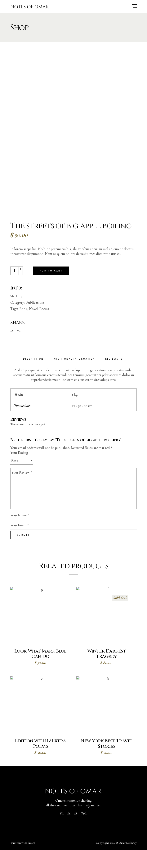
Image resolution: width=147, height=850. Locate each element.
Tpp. (84, 813)
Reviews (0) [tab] (114, 358)
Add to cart (51, 270)
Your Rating (19, 452)
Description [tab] (33, 358)
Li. (76, 813)
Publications (35, 302)
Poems (44, 308)
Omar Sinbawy (128, 843)
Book (23, 308)
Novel (33, 308)
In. (69, 813)
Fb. (62, 813)
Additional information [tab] (74, 358)
